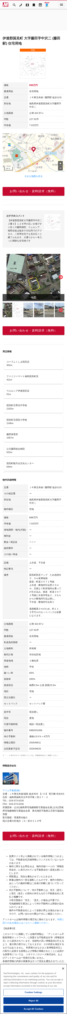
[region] (33, 989)
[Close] (63, 968)
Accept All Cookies (33, 1009)
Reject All (33, 1000)
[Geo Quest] (47, 4)
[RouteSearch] (21, 4)
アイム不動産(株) (11, 790)
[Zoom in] (60, 163)
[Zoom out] (60, 168)
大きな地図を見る (33, 176)
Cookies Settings (33, 992)
